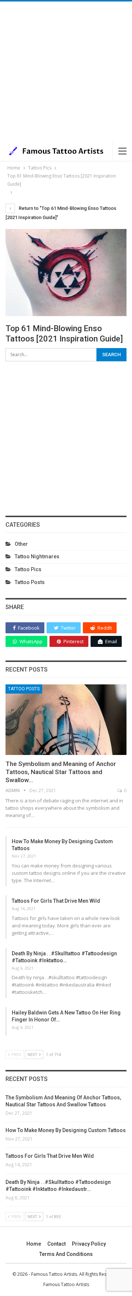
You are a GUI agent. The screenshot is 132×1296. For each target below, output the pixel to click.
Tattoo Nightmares (37, 556)
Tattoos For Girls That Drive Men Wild (56, 901)
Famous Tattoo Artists (66, 1284)
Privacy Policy (89, 1244)
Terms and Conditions (66, 1254)
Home (33, 1244)
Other (21, 544)
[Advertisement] (66, 71)
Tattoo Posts (30, 582)
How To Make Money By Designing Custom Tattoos (66, 1130)
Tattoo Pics (28, 569)
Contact (56, 1244)
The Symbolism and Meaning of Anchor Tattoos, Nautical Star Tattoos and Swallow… (61, 772)
